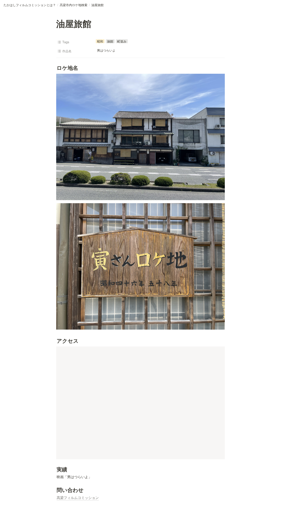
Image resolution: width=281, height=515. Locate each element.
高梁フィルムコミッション (78, 497)
